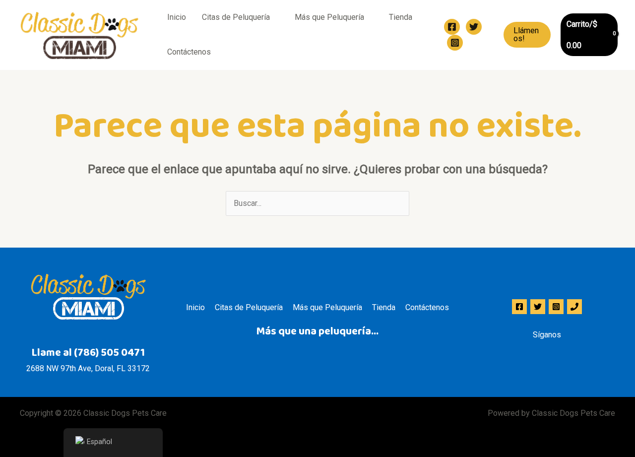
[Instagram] (455, 43)
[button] (527, 35)
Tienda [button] (400, 17)
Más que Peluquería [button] (329, 17)
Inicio (176, 17)
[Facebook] (452, 27)
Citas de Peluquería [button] (236, 17)
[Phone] (574, 306)
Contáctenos (189, 52)
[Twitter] (474, 27)
